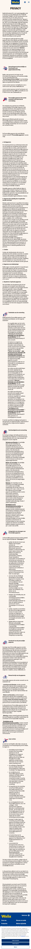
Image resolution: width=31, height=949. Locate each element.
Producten (4, 923)
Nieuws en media (21, 920)
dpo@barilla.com (17, 92)
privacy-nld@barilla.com (18, 86)
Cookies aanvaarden (15, 940)
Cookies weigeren (15, 943)
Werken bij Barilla (21, 923)
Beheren (15, 947)
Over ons (3, 920)
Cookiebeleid (7, 149)
